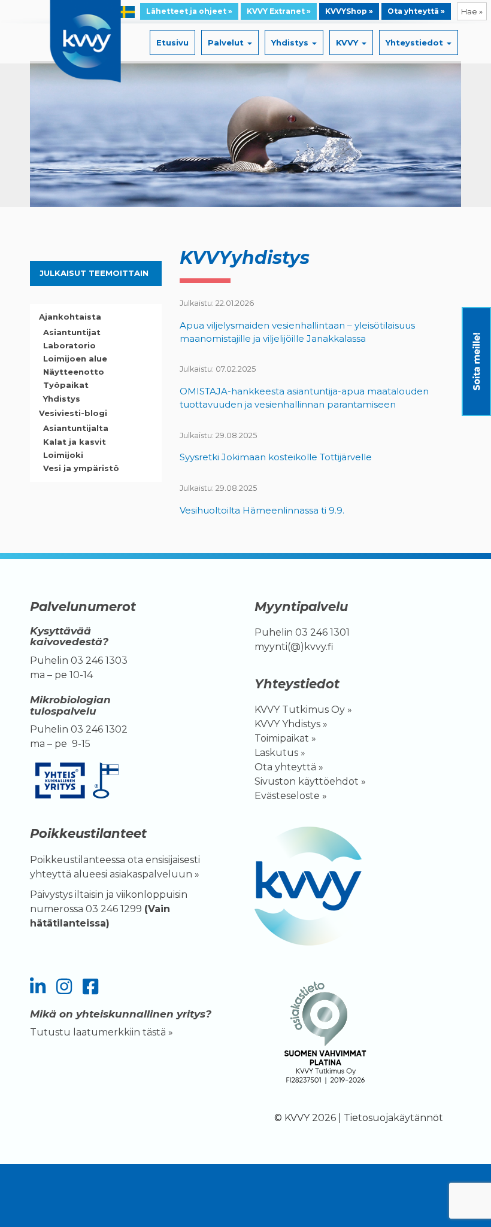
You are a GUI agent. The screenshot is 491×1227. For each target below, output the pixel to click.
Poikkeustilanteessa (77, 859)
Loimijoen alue (75, 358)
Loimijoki (63, 455)
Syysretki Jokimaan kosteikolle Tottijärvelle (276, 457)
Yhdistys (61, 398)
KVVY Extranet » (279, 11)
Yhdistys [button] (291, 42)
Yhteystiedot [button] (415, 42)
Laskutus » (279, 752)
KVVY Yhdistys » (291, 724)
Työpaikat (66, 385)
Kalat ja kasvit (74, 442)
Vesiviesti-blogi (73, 413)
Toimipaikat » (285, 738)
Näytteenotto (73, 371)
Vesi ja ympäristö (81, 468)
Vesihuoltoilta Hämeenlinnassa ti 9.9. (262, 510)
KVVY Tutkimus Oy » (303, 709)
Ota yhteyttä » (416, 11)
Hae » (472, 11)
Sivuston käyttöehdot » (310, 781)
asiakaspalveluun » (156, 874)
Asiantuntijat (72, 332)
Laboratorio (69, 345)
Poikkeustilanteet (88, 833)
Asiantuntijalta (75, 428)
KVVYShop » (349, 11)
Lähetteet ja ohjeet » (189, 11)
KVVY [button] (348, 42)
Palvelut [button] (227, 42)
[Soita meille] (476, 361)
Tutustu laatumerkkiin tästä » (101, 1032)
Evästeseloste (287, 795)
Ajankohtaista (70, 316)
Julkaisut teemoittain (94, 273)
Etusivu (172, 42)
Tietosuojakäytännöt (393, 1117)
